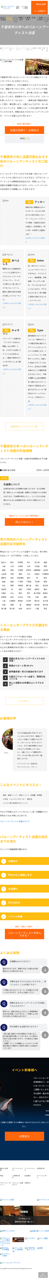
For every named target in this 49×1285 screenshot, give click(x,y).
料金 (34, 17)
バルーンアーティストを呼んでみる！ (24, 934)
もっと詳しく (24, 701)
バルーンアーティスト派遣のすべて (15, 821)
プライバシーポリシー (5, 1184)
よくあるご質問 (24, 7)
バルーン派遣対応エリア (31, 49)
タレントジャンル (17, 1169)
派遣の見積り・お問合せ (24, 130)
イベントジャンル (15, 19)
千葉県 (43, 49)
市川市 (47, 49)
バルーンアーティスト (21, 49)
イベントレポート (42, 1176)
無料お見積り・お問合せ (39, 7)
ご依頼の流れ (40, 18)
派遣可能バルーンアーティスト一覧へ (25, 426)
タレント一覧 (9, 18)
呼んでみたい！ (24, 522)
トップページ (4, 49)
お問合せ (24, 1136)
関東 (39, 48)
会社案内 (17, 7)
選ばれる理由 (3, 18)
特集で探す (21, 18)
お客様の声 (27, 18)
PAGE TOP (43, 1276)
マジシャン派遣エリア (17, 1184)
